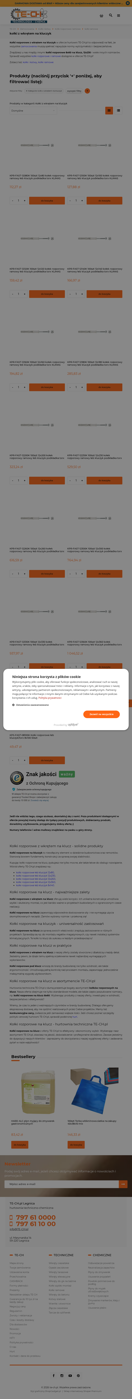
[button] (30, 705)
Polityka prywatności (49, 697)
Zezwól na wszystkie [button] (102, 714)
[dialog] (66, 699)
